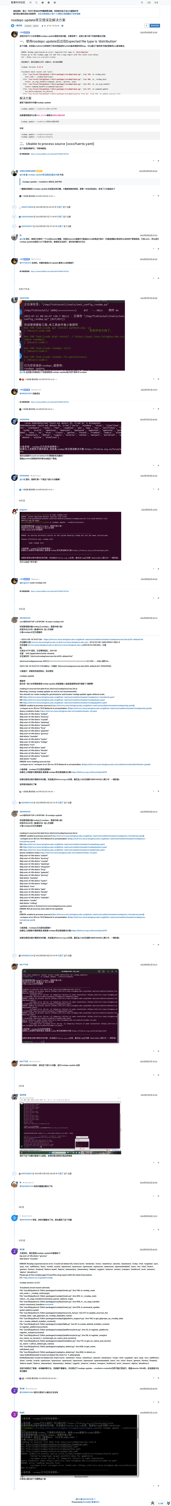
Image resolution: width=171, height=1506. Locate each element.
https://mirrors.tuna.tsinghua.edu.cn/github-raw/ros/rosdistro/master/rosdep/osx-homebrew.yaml (68, 697)
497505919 (24, 419)
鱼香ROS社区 (18, 2)
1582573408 (27, 207)
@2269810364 (32, 1389)
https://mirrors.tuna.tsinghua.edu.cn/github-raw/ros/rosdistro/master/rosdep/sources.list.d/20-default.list (93, 639)
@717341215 (37, 259)
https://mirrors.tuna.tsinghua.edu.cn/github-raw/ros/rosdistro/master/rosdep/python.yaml (65, 703)
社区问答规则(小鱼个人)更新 (50, 14)
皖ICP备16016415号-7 (85, 1499)
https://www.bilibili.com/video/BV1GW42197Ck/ (50, 154)
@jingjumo (36, 579)
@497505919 (36, 476)
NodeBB (86, 1502)
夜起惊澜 (23, 1095)
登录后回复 (155, 26)
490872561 (24, 298)
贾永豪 (22, 1249)
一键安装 (18, 25)
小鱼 (21, 32)
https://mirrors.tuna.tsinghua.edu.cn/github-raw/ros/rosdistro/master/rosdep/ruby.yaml (92, 705)
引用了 (60, 207)
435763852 (26, 1173)
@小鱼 (22, 175)
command (48, 1304)
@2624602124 (29, 1182)
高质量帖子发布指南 (71, 14)
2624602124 (25, 618)
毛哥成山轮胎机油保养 (28, 171)
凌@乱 (22, 1413)
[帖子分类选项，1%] (146, 26)
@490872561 (37, 390)
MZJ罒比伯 (24, 965)
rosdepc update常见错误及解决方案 (43, 175)
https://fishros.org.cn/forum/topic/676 (89, 772)
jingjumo (23, 510)
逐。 (21, 235)
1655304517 (27, 226)
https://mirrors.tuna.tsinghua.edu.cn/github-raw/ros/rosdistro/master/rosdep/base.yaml (64, 700)
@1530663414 (35, 1061)
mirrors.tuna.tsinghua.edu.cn (44, 642)
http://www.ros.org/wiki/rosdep (38, 1278)
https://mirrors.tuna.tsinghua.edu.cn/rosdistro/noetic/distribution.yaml (116, 764)
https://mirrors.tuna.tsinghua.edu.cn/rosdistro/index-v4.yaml (68, 711)
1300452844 (27, 216)
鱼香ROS (95, 1502)
